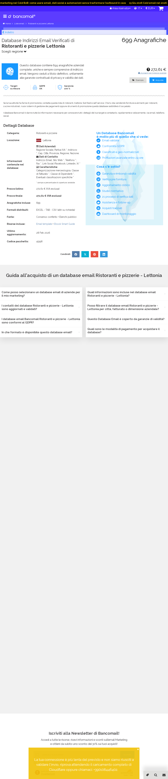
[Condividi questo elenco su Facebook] (76, 254)
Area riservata (120, 8)
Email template (44, 224)
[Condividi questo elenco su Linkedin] (104, 254)
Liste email (19, 23)
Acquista (159, 80)
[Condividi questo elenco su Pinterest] (94, 254)
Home (8, 23)
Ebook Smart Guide (64, 224)
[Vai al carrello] (160, 9)
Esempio (139, 80)
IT (138, 8)
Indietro (9, 32)
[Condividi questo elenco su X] (85, 254)
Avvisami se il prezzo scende (153, 73)
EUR (150, 8)
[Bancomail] (22, 19)
